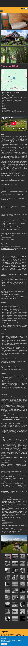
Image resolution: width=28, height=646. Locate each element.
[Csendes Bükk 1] (14, 78)
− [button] (2, 73)
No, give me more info (5, 641)
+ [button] (2, 71)
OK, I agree (3, 643)
